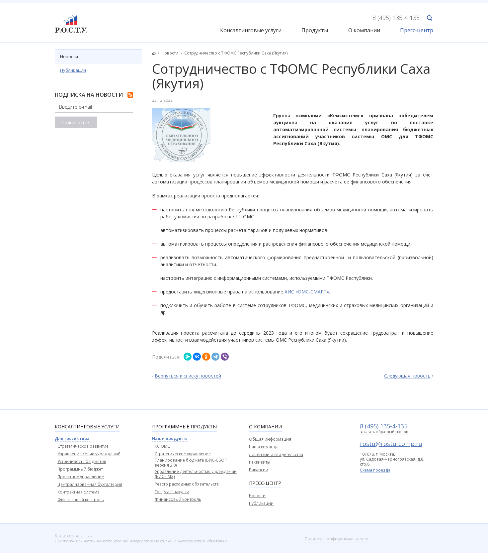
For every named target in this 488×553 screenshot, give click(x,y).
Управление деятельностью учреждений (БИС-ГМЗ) (196, 474)
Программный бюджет (80, 469)
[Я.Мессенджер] (188, 357)
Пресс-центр (416, 31)
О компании (364, 31)
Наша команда (264, 446)
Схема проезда (375, 470)
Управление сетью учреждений (89, 453)
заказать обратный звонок (384, 432)
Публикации (73, 70)
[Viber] (225, 357)
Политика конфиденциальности (336, 539)
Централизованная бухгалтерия (89, 484)
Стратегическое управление (183, 453)
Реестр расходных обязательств (187, 484)
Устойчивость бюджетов (81, 461)
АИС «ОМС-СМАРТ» (307, 291)
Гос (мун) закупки (172, 491)
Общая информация (270, 439)
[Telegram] (215, 357)
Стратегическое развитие (83, 446)
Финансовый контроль (80, 499)
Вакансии (258, 469)
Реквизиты (259, 462)
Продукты (314, 31)
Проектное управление (80, 476)
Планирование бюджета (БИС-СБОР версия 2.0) (191, 463)
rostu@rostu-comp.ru (391, 444)
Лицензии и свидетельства (276, 454)
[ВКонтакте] (197, 357)
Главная (155, 53)
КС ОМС (162, 446)
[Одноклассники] (206, 357)
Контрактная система (78, 492)
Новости (69, 56)
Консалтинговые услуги (251, 31)
